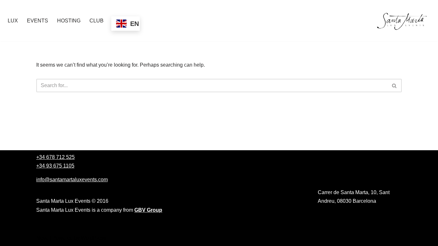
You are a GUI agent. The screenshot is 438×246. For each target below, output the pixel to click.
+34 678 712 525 (55, 157)
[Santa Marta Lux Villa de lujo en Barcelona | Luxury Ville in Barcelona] (403, 21)
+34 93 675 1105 (55, 165)
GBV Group (148, 210)
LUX (13, 20)
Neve (42, 238)
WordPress (93, 238)
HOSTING (68, 20)
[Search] (394, 85)
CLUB (96, 20)
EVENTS (37, 20)
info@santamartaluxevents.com (72, 179)
